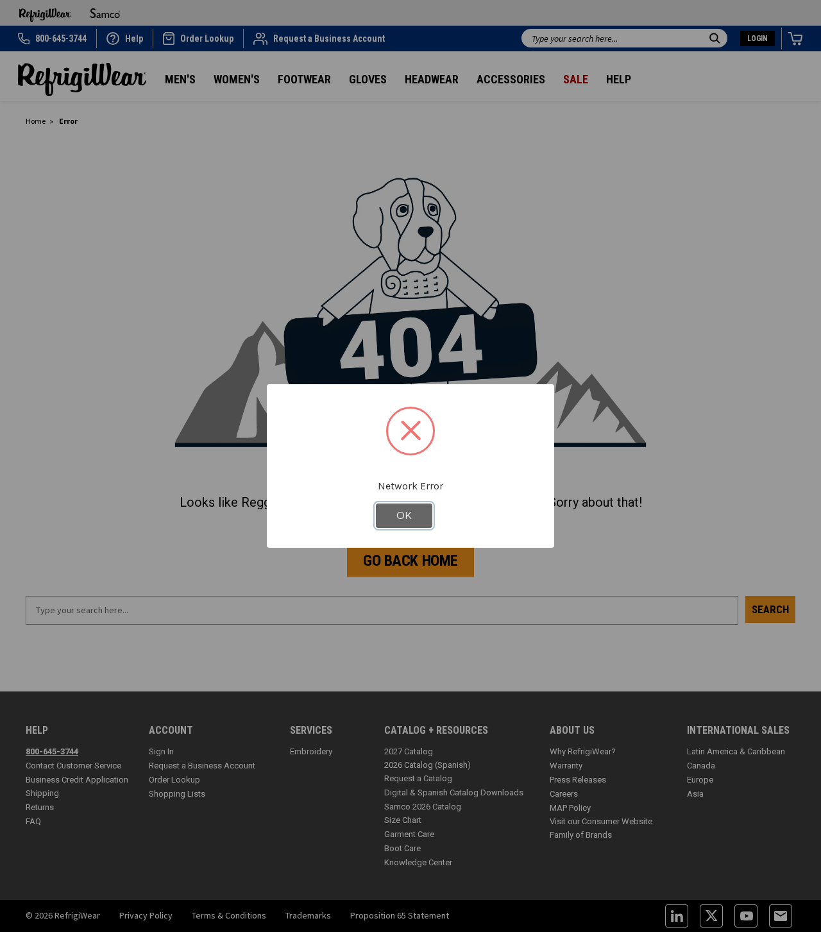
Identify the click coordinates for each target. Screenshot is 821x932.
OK (404, 515)
